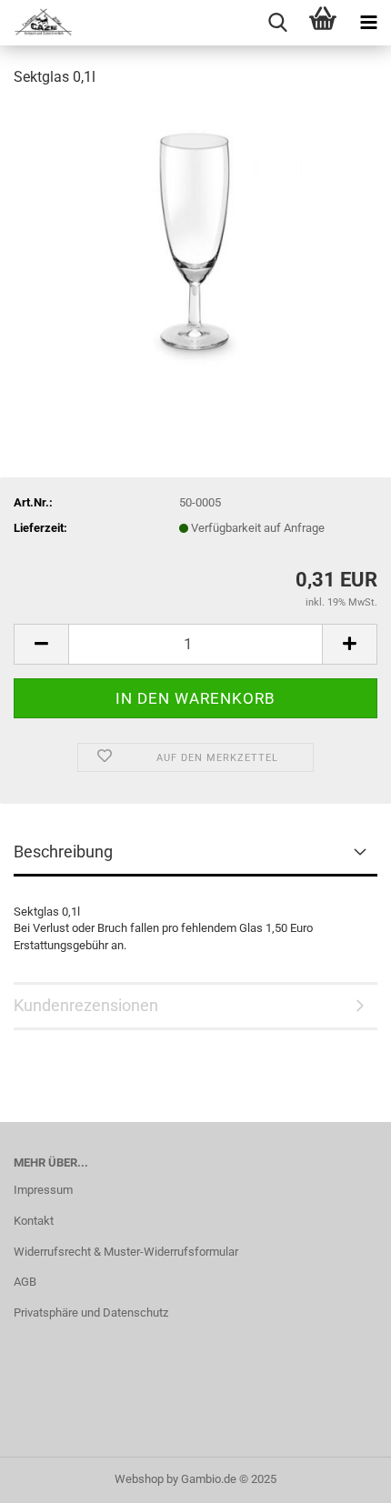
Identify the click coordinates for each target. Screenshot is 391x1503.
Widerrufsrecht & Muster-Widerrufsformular (126, 1251)
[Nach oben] (341, 1475)
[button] (41, 644)
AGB (25, 1281)
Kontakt (34, 1220)
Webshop (139, 1479)
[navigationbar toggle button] (368, 22)
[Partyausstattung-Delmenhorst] (36, 22)
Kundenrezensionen (86, 1005)
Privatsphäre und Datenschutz (91, 1312)
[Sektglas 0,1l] (195, 239)
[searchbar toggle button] (277, 22)
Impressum (43, 1190)
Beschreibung (63, 851)
